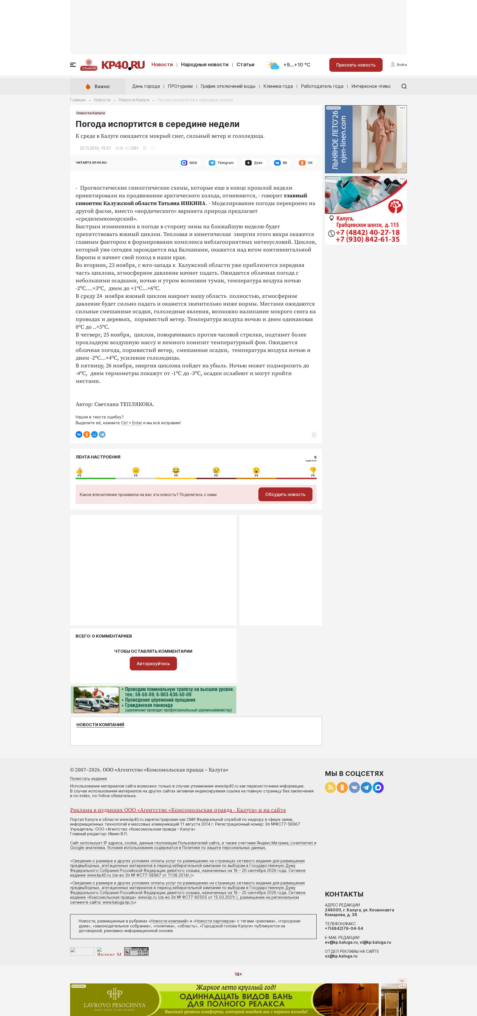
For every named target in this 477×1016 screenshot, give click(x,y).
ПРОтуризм (180, 86)
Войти (402, 65)
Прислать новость (356, 65)
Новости (162, 64)
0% (79, 475)
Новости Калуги (134, 99)
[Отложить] (144, 148)
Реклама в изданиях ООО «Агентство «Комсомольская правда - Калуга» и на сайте (178, 810)
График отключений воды (228, 86)
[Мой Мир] (94, 434)
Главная (78, 99)
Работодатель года (322, 86)
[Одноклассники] (86, 434)
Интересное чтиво (371, 86)
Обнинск (89, 68)
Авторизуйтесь (153, 663)
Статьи (246, 64)
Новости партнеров (214, 921)
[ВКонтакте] (79, 434)
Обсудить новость (285, 494)
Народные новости (205, 64)
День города (146, 86)
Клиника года (278, 86)
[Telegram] (102, 434)
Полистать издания (88, 778)
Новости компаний (100, 724)
